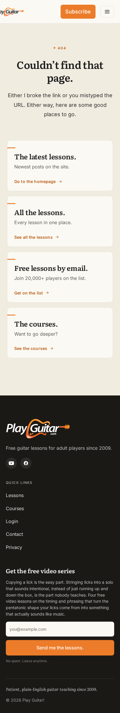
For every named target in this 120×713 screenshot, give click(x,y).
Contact (14, 534)
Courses (15, 508)
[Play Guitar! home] (9, 11)
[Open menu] (107, 12)
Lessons (15, 495)
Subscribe (78, 11)
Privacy (14, 547)
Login (12, 521)
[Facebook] (25, 463)
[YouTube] (11, 463)
